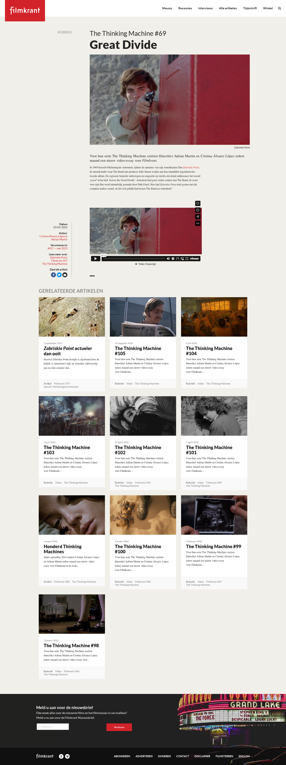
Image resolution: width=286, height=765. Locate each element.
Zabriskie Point (58, 257)
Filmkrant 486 (71, 671)
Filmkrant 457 (59, 260)
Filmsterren (224, 756)
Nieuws (167, 8)
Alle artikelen (228, 8)
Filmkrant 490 (143, 482)
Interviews (205, 8)
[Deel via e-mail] (64, 274)
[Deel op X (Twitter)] (59, 274)
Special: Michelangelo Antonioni (61, 386)
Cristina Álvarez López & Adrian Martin (53, 238)
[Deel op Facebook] (53, 274)
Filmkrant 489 (214, 482)
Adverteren (144, 756)
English (244, 756)
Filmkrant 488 (62, 581)
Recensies (185, 8)
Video (129, 383)
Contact (182, 756)
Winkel (268, 8)
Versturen (119, 727)
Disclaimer (202, 756)
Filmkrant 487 (214, 581)
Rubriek (65, 32)
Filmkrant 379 (62, 383)
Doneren (164, 756)
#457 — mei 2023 (57, 248)
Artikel (47, 383)
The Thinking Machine (54, 263)
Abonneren (122, 756)
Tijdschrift (250, 8)
